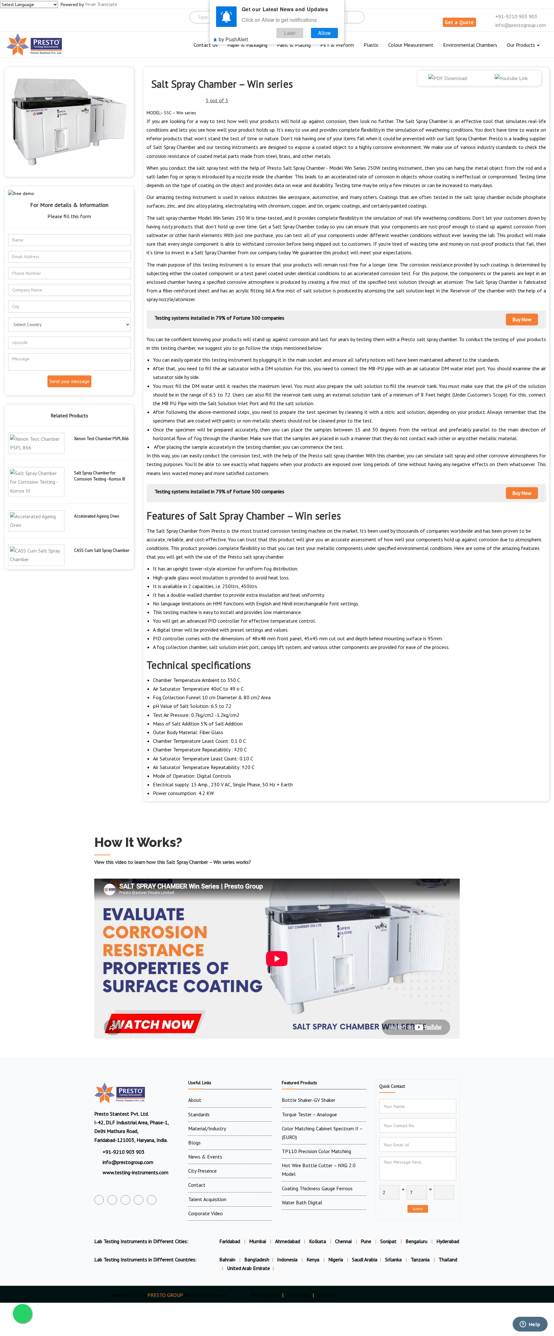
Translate (107, 4)
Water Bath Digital (302, 1202)
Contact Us (206, 45)
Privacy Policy (265, 1295)
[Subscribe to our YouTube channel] (125, 1200)
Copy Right (298, 1295)
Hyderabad (447, 1241)
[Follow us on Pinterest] (151, 1200)
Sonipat (388, 1241)
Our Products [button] (521, 45)
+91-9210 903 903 (515, 16)
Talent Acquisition (207, 1199)
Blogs (194, 1142)
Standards (199, 1114)
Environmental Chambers (470, 45)
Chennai (343, 1241)
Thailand (448, 1259)
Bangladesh (256, 1259)
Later (290, 33)
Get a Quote (459, 22)
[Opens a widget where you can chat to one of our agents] (530, 1325)
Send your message (69, 381)
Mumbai (257, 1241)
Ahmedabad (287, 1241)
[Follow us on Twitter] (112, 1200)
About (194, 1100)
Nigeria (336, 1259)
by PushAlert (233, 39)
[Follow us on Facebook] (99, 1200)
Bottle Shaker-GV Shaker (308, 1100)
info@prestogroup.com (520, 25)
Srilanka (394, 1259)
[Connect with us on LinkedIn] (138, 1200)
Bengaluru (416, 1241)
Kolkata (317, 1241)
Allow (324, 33)
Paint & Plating (294, 45)
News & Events (205, 1156)
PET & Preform (337, 45)
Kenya (313, 1259)
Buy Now (522, 319)
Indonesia (288, 1259)
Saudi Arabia (364, 1259)
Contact (197, 1185)
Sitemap (326, 1295)
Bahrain (228, 1259)
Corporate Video (205, 1213)
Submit (417, 1209)
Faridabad (229, 1241)
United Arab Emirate (248, 1268)
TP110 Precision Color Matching (316, 1151)
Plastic (371, 45)
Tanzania (421, 1259)
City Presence (202, 1171)
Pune (366, 1241)
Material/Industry (207, 1128)
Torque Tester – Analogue (309, 1114)
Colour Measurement (410, 45)
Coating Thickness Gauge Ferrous (317, 1188)
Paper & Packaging (247, 45)
